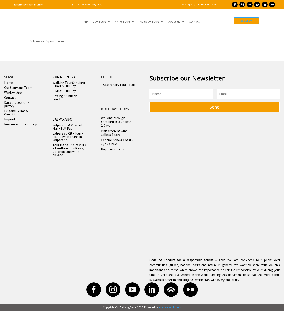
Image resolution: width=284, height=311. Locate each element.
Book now (246, 20)
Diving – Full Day (64, 91)
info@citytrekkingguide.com (199, 4)
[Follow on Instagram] (242, 4)
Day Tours (99, 21)
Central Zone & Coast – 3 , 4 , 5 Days (117, 142)
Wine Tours (123, 21)
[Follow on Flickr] (272, 4)
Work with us (13, 92)
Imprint (9, 119)
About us (174, 21)
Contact (194, 21)
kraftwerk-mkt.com (170, 307)
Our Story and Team (18, 87)
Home (8, 82)
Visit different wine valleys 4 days (114, 133)
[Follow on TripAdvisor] (250, 4)
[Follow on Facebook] (235, 4)
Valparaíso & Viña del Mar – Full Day (67, 126)
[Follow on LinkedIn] (265, 4)
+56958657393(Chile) (90, 4)
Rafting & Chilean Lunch (65, 97)
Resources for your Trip (20, 124)
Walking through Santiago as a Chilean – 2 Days (117, 121)
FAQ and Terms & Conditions (16, 112)
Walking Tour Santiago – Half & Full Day (69, 84)
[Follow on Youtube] (257, 4)
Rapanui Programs (114, 149)
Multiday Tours (149, 21)
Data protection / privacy (16, 104)
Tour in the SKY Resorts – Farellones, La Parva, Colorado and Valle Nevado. (69, 150)
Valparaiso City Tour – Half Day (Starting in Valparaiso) (68, 136)
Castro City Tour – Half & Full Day (126, 85)
